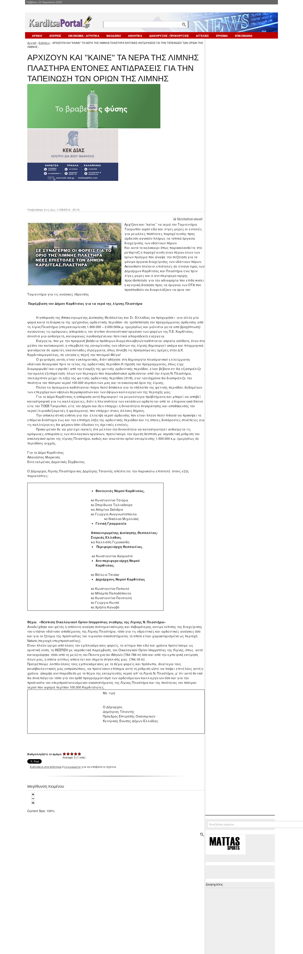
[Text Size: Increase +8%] (33, 794)
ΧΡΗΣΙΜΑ (222, 36)
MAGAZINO (113, 36)
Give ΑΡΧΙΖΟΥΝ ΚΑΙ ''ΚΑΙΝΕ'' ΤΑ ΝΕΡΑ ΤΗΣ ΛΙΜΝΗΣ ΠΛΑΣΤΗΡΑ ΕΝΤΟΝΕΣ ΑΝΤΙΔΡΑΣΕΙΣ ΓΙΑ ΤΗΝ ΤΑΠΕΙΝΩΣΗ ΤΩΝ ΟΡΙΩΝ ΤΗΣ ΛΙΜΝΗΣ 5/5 (79, 753)
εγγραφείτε (72, 766)
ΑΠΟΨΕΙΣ (55, 36)
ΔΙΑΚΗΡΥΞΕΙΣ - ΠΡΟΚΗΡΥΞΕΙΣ (169, 36)
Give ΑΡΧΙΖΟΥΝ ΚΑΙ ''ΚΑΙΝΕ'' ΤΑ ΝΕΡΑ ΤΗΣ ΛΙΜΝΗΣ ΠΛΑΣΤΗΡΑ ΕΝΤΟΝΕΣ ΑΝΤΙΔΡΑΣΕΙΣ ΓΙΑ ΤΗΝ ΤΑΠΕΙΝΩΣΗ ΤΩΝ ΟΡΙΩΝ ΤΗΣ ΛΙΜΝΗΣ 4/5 (76, 753)
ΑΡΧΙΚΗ (37, 36)
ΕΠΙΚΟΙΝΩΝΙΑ (243, 36)
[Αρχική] (60, 20)
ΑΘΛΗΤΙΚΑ (135, 36)
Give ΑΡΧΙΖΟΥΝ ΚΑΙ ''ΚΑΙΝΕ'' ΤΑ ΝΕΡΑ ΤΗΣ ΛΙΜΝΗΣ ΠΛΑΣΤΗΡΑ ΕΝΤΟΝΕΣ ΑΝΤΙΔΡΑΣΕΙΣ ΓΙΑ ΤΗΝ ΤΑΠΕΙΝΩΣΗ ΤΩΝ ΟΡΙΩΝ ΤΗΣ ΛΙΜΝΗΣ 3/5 (72, 753)
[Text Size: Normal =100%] (33, 803)
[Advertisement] (106, 194)
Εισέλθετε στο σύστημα (45, 766)
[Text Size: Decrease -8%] (33, 798)
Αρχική (31, 43)
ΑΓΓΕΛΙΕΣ (202, 36)
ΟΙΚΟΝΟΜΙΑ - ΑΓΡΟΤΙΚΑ (83, 36)
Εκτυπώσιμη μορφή (190, 218)
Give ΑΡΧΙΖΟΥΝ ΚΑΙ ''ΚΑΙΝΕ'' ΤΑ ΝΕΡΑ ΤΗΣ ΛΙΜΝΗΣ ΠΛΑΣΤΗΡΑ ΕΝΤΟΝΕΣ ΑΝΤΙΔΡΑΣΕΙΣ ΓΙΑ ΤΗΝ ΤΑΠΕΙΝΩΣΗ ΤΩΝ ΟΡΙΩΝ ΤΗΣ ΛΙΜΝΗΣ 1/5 (64, 753)
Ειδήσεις (44, 43)
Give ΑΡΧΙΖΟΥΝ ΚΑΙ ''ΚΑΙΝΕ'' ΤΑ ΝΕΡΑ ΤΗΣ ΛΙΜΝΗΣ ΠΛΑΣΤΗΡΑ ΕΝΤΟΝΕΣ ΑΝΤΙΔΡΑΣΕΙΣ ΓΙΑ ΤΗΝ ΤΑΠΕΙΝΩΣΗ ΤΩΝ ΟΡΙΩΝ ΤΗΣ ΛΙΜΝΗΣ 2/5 (68, 753)
